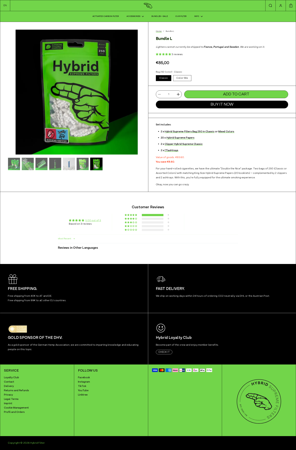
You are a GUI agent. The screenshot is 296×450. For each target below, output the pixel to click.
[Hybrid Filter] (148, 5)
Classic (163, 78)
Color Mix (182, 78)
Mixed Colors (226, 132)
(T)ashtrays (171, 151)
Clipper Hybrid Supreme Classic (184, 144)
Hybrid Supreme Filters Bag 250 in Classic (189, 132)
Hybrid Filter (37, 443)
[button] (5, 5)
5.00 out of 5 (93, 220)
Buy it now (222, 104)
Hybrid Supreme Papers (180, 138)
